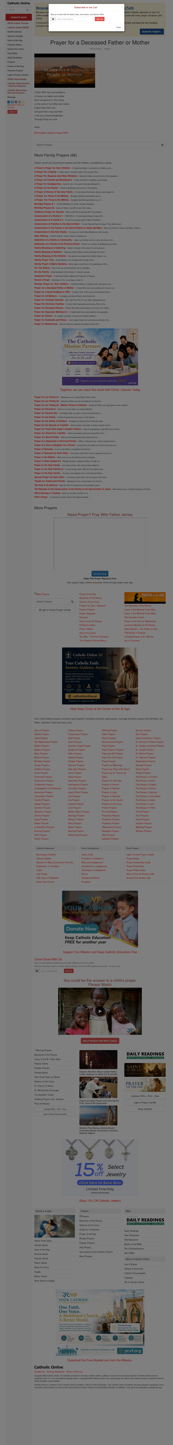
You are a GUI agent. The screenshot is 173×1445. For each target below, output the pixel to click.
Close (118, 27)
